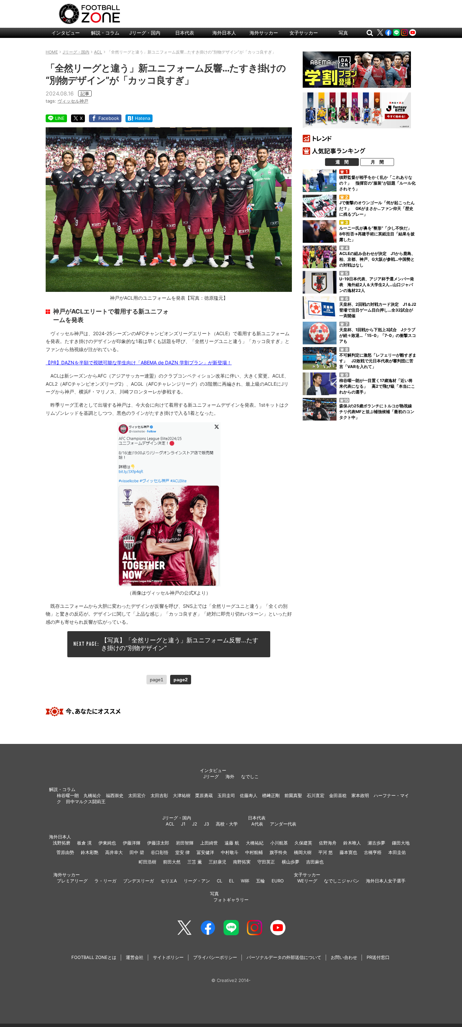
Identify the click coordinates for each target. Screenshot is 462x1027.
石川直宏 (315, 795)
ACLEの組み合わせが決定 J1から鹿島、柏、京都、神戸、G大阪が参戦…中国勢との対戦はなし (377, 259)
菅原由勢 (65, 852)
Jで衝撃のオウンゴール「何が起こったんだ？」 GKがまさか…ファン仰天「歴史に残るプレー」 (377, 208)
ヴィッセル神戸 (72, 101)
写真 (343, 33)
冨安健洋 (205, 852)
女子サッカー (304, 33)
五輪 (260, 880)
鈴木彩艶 (89, 852)
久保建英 (303, 843)
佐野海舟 (328, 843)
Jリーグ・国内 (144, 33)
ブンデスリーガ (138, 880)
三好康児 (217, 861)
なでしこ (250, 776)
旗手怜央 (278, 852)
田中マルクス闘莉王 (86, 801)
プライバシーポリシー (215, 957)
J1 (183, 824)
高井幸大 (114, 852)
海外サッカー (264, 33)
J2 (194, 824)
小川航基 (279, 843)
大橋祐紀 (254, 843)
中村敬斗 (229, 852)
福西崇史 (114, 795)
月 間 (377, 162)
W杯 (245, 880)
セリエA (169, 880)
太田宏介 (137, 795)
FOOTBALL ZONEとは (93, 957)
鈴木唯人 (352, 843)
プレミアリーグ (72, 880)
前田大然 (172, 861)
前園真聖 (293, 795)
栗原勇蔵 (204, 795)
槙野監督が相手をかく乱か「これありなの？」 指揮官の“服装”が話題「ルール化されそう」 (377, 183)
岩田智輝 (184, 843)
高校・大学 (227, 824)
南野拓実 (242, 861)
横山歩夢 (290, 861)
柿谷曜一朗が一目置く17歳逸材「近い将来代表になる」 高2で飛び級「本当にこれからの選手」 (377, 386)
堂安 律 (182, 852)
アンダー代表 (283, 824)
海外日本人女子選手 (386, 880)
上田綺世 (209, 843)
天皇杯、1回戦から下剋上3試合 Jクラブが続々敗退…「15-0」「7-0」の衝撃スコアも (377, 335)
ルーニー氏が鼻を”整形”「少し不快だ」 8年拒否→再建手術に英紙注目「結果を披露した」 (377, 234)
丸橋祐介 (92, 795)
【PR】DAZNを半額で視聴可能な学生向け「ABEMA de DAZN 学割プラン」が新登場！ (139, 362)
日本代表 (184, 33)
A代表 (257, 824)
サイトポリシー (168, 957)
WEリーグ (307, 880)
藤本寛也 (348, 852)
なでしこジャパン (341, 880)
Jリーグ (211, 776)
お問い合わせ (344, 957)
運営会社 (134, 957)
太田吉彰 (159, 795)
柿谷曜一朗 (68, 795)
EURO (278, 880)
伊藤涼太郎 (158, 843)
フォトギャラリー (231, 899)
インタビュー (65, 33)
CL (219, 880)
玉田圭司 (226, 795)
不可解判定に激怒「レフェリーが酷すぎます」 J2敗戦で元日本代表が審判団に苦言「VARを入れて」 (377, 360)
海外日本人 (224, 33)
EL (231, 880)
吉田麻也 (315, 861)
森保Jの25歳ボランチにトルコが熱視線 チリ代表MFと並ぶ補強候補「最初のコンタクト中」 (377, 411)
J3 (206, 824)
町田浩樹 (147, 861)
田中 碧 (137, 852)
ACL (170, 824)
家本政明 (360, 795)
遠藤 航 (232, 843)
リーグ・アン (197, 880)
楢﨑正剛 (271, 795)
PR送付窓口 (378, 957)
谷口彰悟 (159, 852)
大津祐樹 (181, 795)
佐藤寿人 (248, 795)
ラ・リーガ (105, 880)
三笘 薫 (194, 861)
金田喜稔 (338, 795)
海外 (230, 776)
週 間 (342, 162)
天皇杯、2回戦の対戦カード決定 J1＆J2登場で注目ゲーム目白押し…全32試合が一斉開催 (377, 310)
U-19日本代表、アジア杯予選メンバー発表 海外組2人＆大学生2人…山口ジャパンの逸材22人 (376, 284)
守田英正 (266, 861)
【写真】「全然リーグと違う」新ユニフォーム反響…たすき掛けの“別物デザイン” (179, 644)
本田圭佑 (397, 852)
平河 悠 (325, 852)
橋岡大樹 (302, 852)
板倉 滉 (84, 843)
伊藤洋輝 (131, 843)
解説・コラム (105, 33)
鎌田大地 (401, 843)
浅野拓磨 (61, 843)
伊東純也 (107, 843)
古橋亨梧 (373, 852)
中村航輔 (254, 852)
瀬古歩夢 (376, 843)
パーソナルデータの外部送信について (284, 957)
